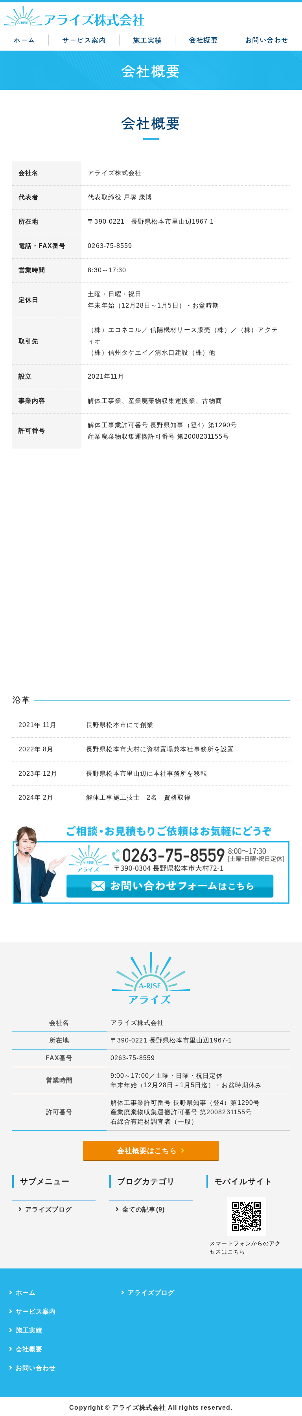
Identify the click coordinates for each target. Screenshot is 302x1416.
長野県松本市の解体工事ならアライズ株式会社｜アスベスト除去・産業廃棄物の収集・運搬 (74, 16)
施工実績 (147, 40)
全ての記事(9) (143, 1209)
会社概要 (203, 40)
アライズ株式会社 (139, 1407)
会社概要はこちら (147, 1151)
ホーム (24, 40)
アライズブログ (48, 1209)
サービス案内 (84, 40)
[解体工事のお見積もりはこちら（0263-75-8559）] (151, 898)
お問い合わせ (267, 40)
